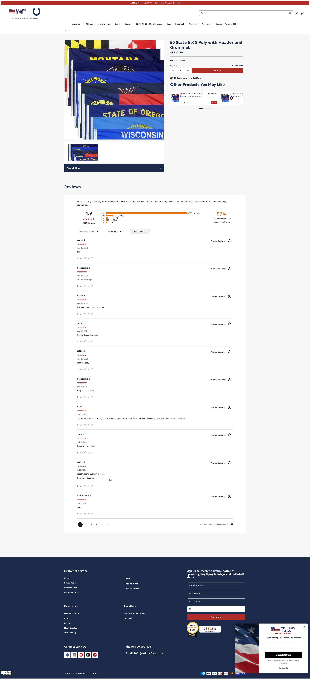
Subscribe (216, 617)
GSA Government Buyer (134, 613)
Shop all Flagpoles (14, 5)
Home (67, 31)
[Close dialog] (304, 626)
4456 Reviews (91, 223)
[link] (175, 98)
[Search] (290, 13)
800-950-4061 (144, 646)
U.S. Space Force (112, 5)
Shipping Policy (131, 583)
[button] (7, 673)
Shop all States (112, 9)
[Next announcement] (245, 3)
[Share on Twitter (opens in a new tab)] (88, 258)
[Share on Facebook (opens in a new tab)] (85, 258)
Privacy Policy (70, 588)
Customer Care (71, 592)
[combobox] (246, 13)
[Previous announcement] (65, 3)
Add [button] (214, 102)
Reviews (67, 623)
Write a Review (140, 232)
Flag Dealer (129, 618)
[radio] (155, 213)
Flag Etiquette (70, 628)
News (66, 618)
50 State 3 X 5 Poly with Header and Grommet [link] (191, 94)
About (127, 578)
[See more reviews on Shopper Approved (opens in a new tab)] (92, 258)
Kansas (9, 5)
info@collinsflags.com (148, 653)
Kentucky (109, 5)
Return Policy (70, 583)
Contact (67, 578)
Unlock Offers (283, 655)
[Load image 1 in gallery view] (83, 152)
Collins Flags (77, 673)
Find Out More (195, 78)
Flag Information (71, 613)
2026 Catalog (70, 633)
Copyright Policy (131, 588)
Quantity (173, 66)
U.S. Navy (11, 5)
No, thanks (283, 667)
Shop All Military (112, 9)
